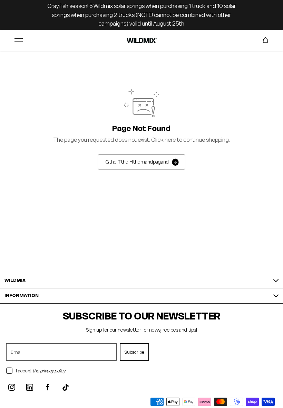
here (170, 139)
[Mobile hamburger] (18, 40)
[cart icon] (265, 40)
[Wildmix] (141, 40)
